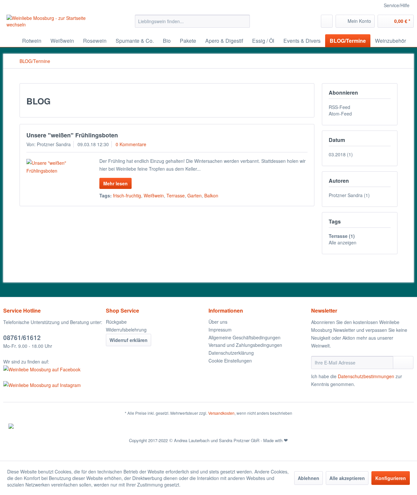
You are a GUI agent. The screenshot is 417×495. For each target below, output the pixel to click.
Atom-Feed (340, 113)
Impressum (220, 329)
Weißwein (154, 195)
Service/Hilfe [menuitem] (396, 5)
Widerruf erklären (128, 340)
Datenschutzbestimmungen (366, 376)
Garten (194, 195)
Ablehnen (308, 478)
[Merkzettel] (327, 21)
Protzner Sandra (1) (349, 195)
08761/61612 (22, 337)
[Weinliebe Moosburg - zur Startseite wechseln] (56, 23)
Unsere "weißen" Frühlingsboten (72, 135)
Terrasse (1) (342, 236)
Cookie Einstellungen (230, 360)
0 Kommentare (131, 144)
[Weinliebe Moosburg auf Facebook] (53, 369)
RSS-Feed (339, 107)
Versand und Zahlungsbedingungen (245, 345)
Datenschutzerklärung (231, 352)
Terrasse (175, 195)
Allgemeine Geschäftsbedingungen (244, 337)
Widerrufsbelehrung (126, 329)
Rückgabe (116, 321)
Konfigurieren (390, 478)
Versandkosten (221, 413)
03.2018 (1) (341, 154)
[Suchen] (244, 21)
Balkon (211, 195)
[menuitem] (192, 21)
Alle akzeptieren (347, 478)
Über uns (217, 321)
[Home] (9, 40)
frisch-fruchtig (127, 195)
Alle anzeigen (342, 242)
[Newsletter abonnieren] (403, 362)
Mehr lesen (115, 183)
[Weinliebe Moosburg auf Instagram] (53, 385)
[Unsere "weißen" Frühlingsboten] (54, 167)
